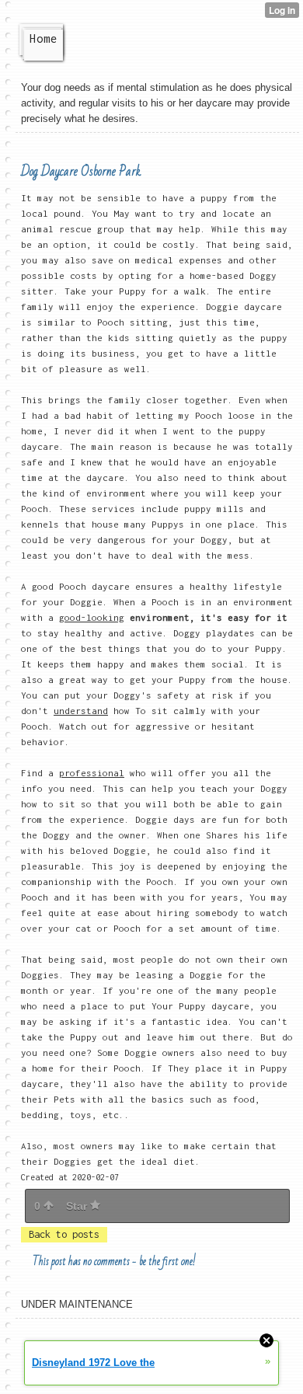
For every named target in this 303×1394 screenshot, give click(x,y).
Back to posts (64, 1234)
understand (81, 711)
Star (78, 1206)
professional (91, 773)
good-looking (91, 617)
